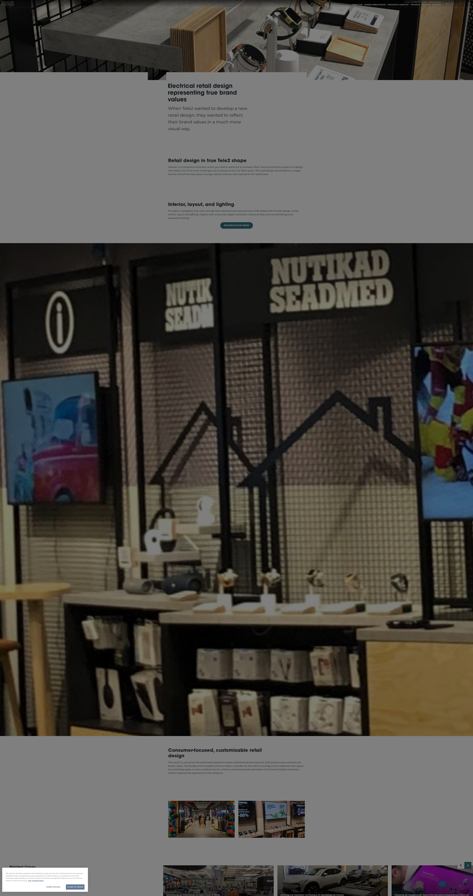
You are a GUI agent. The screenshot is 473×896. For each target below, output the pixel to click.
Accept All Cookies (75, 887)
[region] (45, 879)
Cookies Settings (53, 887)
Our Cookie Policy (36, 881)
